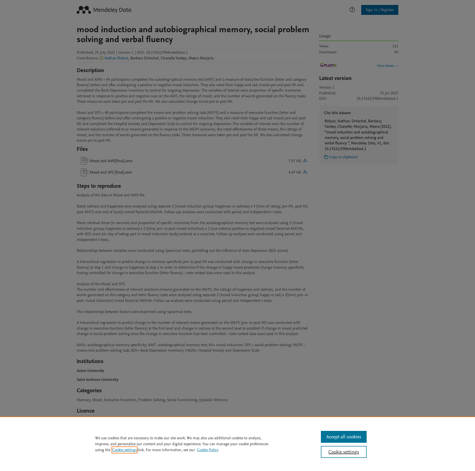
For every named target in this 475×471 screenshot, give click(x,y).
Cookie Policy (207, 450)
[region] (237, 444)
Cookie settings (124, 450)
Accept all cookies (343, 437)
